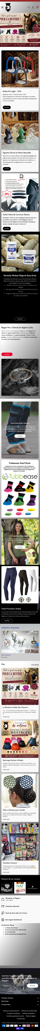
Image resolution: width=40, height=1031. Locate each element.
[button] (2, 7)
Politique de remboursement (11, 1011)
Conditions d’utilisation (13, 1013)
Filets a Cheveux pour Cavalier (14, 810)
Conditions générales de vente (15, 1016)
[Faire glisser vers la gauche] (2, 644)
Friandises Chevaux (10, 863)
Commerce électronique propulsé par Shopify (28, 1022)
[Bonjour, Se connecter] (33, 7)
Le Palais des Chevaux (11, 1022)
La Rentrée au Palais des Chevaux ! (15, 707)
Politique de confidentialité (29, 1011)
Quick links (5, 1001)
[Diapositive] (20, 30)
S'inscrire (32, 985)
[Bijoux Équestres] (20, 642)
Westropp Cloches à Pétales (13, 760)
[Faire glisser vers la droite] (37, 644)
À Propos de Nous (7, 998)
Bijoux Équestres (6, 655)
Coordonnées (5, 1004)
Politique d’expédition (28, 1013)
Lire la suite (6, 717)
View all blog (35, 664)
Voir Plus (6, 107)
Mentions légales (31, 1016)
